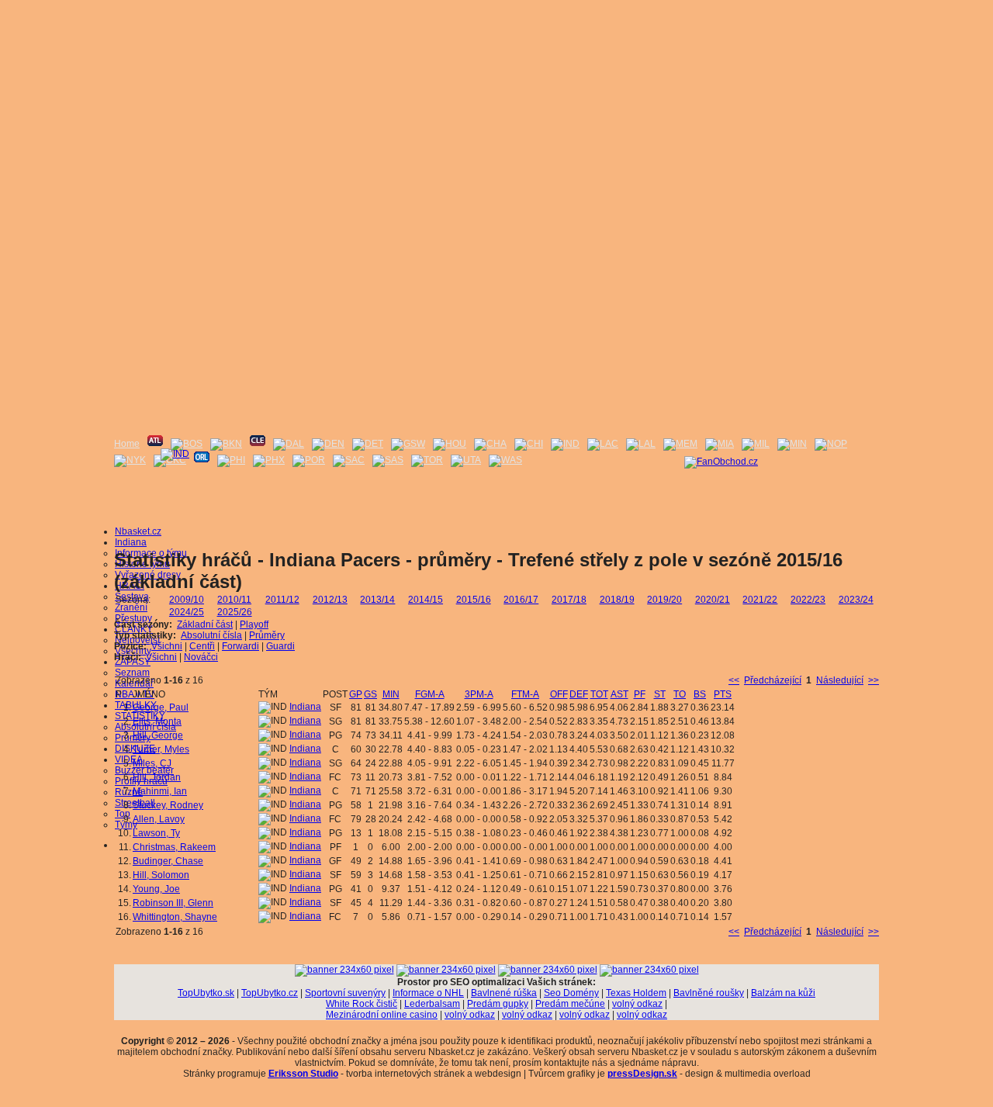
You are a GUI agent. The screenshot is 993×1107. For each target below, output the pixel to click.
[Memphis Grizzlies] (680, 443)
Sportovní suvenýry (345, 993)
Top (122, 813)
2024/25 (186, 612)
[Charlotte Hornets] (490, 443)
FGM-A (430, 694)
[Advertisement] (496, 108)
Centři (202, 646)
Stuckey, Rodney (168, 805)
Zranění (131, 607)
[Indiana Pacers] (565, 443)
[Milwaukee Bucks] (756, 443)
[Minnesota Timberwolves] (792, 443)
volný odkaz (637, 1003)
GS (370, 694)
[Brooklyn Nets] (226, 443)
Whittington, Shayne (175, 917)
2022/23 (808, 599)
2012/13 (330, 599)
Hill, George (158, 735)
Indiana (131, 542)
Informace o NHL (428, 993)
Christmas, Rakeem (174, 847)
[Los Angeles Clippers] (602, 443)
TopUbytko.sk (206, 993)
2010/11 (234, 599)
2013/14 (377, 599)
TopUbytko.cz (269, 993)
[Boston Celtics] (186, 443)
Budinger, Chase (168, 861)
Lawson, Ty (156, 833)
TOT (599, 694)
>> (873, 680)
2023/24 (856, 599)
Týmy (126, 824)
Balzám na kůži (783, 993)
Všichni (166, 646)
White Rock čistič (361, 1003)
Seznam (132, 672)
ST (660, 694)
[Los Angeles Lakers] (641, 443)
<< (733, 680)
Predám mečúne (570, 1003)
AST (619, 694)
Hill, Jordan (157, 777)
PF (639, 694)
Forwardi (240, 646)
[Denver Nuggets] (328, 443)
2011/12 (282, 599)
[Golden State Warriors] (408, 443)
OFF (559, 694)
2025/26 (234, 612)
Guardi (280, 646)
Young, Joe (156, 889)
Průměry (267, 635)
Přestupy (133, 618)
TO (679, 694)
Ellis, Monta (157, 721)
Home (127, 443)
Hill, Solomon (161, 875)
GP (355, 694)
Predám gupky (497, 1003)
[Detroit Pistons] (367, 443)
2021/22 (759, 599)
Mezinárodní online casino (382, 1014)
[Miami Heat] (719, 443)
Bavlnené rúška (504, 993)
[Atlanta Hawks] (155, 443)
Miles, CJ (152, 763)
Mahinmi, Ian (160, 791)
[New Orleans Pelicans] (831, 443)
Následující (839, 680)
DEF (578, 694)
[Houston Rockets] (449, 443)
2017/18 (569, 599)
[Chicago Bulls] (528, 443)
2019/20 (664, 599)
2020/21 (712, 599)
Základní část (205, 624)
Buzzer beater (144, 770)
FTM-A (525, 694)
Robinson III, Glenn (173, 903)
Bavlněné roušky (708, 993)
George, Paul (161, 707)
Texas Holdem (636, 993)
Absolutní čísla (145, 726)
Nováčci (201, 657)
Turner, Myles (161, 749)
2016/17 (520, 599)
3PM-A (479, 694)
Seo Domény (571, 993)
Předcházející (772, 680)
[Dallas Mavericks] (288, 443)
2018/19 (617, 599)
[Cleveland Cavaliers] (257, 443)
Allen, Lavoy (159, 819)
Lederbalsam (432, 1003)
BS (700, 694)
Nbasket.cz (138, 531)
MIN (391, 694)
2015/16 (473, 599)
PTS (723, 694)
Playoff (254, 624)
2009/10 (186, 599)
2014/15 (425, 599)
